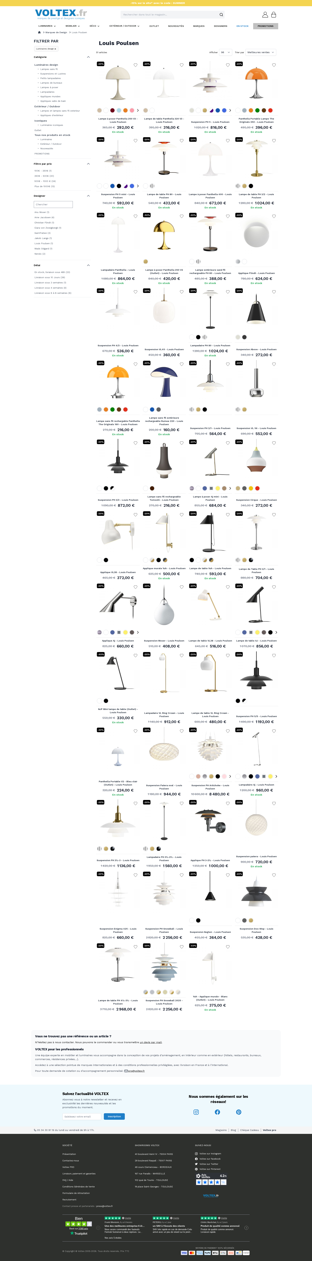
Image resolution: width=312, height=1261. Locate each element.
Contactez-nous (70, 1160)
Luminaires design (45, 49)
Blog (233, 1130)
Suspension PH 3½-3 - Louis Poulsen (118, 860)
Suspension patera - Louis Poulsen (256, 856)
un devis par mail (151, 1042)
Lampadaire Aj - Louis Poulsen (256, 784)
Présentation (69, 1154)
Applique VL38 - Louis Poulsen (118, 572)
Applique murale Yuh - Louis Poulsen (164, 568)
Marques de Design (56, 32)
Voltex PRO (68, 1167)
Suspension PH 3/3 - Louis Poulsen (118, 500)
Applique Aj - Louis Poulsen (118, 640)
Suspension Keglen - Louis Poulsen (210, 932)
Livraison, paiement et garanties (79, 1173)
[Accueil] (39, 32)
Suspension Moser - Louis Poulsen (164, 640)
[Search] (221, 15)
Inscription (114, 1116)
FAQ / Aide (67, 1180)
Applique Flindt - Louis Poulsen (256, 273)
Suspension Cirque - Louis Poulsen (256, 500)
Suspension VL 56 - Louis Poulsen (256, 428)
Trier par (239, 52)
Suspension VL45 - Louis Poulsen (164, 349)
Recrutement (69, 1199)
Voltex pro (269, 1130)
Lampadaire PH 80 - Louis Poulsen (210, 345)
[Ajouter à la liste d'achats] (135, 65)
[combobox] (173, 15)
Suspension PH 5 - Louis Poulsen (210, 122)
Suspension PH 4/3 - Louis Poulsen (118, 345)
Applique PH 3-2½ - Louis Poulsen (210, 860)
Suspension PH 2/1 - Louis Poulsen (210, 428)
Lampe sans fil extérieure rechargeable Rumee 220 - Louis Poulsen (164, 421)
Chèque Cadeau (249, 1130)
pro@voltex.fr (136, 1070)
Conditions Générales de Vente (78, 1186)
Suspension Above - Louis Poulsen (256, 349)
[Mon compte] (264, 14)
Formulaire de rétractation (76, 1193)
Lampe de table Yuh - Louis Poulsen (210, 568)
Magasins (221, 1130)
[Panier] (272, 14)
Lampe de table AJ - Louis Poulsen (256, 640)
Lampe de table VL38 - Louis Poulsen (210, 640)
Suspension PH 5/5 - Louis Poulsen (256, 716)
